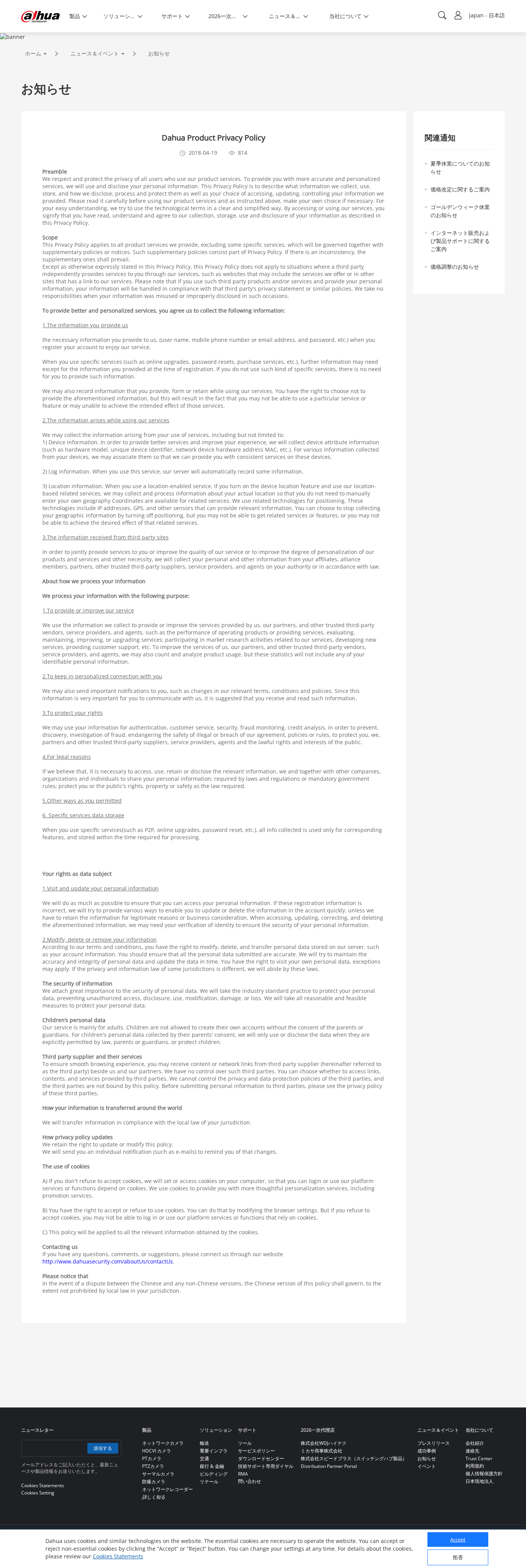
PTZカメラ (153, 1466)
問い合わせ (249, 1481)
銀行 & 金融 (212, 1466)
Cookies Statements (118, 1556)
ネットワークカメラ (163, 1443)
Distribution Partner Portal (329, 1466)
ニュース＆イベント (94, 53)
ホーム (33, 53)
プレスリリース (433, 1443)
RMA (243, 1474)
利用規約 (475, 1466)
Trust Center (479, 1458)
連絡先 (472, 1451)
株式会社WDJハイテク (324, 1443)
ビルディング (214, 1474)
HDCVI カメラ (156, 1451)
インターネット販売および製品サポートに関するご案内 (460, 241)
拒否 (458, 1557)
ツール (245, 1443)
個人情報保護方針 (484, 1473)
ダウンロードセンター (261, 1458)
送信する (103, 1448)
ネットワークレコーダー (167, 1489)
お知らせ (159, 53)
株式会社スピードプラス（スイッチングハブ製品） (354, 1458)
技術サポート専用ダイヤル (265, 1466)
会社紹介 (475, 1443)
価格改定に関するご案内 (460, 189)
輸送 (204, 1443)
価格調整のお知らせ (455, 266)
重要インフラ (214, 1451)
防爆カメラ (153, 1481)
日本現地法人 (479, 1481)
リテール (209, 1481)
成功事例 (426, 1451)
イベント (426, 1466)
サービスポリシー (256, 1451)
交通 (204, 1458)
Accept (458, 1539)
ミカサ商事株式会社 (321, 1451)
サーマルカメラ (158, 1474)
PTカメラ (151, 1458)
